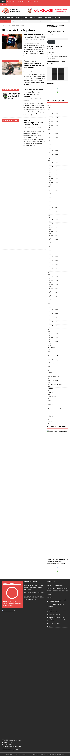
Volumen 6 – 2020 (53, 182)
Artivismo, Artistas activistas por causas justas (56, 346)
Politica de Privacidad (52, 612)
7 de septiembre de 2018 (31, 99)
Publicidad (57, 18)
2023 (49, 244)
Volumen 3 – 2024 (53, 284)
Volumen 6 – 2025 (53, 325)
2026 (49, 329)
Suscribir (51, 42)
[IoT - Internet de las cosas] (12, 67)
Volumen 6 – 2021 (53, 211)
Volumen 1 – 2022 (53, 219)
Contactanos (4, 4)
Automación (51, 352)
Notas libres (21, 1)
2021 (49, 187)
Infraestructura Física (53, 376)
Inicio (3, 18)
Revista (18, 18)
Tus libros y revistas (32, 1)
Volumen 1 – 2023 (53, 248)
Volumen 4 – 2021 (53, 203)
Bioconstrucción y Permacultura (56, 356)
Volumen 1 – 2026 (53, 333)
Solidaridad (51, 417)
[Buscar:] (59, 21)
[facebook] (58, 1)
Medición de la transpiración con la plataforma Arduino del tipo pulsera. (34, 64)
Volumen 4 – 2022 (53, 231)
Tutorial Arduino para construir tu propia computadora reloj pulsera (33, 92)
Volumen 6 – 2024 (53, 297)
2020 (49, 158)
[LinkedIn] (65, 1)
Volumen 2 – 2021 (53, 195)
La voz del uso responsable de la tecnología (55, 605)
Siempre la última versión (53, 614)
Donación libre (51, 52)
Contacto (48, 18)
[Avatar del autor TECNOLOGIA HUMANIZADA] (12, 597)
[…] (24, 55)
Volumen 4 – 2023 (53, 260)
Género (50, 368)
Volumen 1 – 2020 (53, 162)
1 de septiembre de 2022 (31, 39)
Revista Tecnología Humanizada (56, 56)
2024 (49, 272)
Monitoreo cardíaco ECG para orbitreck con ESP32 (34, 35)
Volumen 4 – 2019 (53, 146)
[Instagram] (68, 1)
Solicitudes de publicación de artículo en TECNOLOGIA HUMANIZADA (57, 601)
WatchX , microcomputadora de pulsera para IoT (33, 122)
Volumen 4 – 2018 (53, 125)
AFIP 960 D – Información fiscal (55, 585)
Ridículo (50, 400)
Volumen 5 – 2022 (53, 235)
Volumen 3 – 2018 (53, 121)
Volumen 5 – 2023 (53, 264)
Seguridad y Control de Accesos (56, 409)
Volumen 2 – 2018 (53, 117)
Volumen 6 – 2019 (53, 154)
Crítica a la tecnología (53, 360)
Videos (50, 421)
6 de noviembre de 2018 (31, 70)
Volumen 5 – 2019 (53, 150)
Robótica (50, 404)
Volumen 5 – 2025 (53, 321)
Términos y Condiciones (38, 592)
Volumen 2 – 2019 (53, 138)
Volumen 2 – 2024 (53, 280)
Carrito (40, 18)
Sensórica (50, 413)
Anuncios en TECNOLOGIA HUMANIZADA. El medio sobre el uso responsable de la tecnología (57, 590)
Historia (50, 372)
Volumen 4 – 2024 (53, 288)
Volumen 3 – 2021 (53, 199)
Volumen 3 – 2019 (53, 142)
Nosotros (10, 18)
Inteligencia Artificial (53, 380)
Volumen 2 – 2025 (53, 309)
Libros (49, 54)
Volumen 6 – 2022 (53, 240)
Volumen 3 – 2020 (53, 170)
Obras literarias (52, 396)
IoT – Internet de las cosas (55, 384)
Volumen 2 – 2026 (53, 337)
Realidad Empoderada (59, 559)
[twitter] (61, 1)
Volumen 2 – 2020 (53, 166)
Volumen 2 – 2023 (53, 252)
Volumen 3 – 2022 (53, 227)
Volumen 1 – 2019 (53, 133)
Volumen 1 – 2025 (53, 305)
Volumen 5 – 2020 (53, 178)
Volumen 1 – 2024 (53, 276)
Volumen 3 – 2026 (53, 341)
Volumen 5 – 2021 (53, 207)
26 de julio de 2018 (29, 127)
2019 (49, 130)
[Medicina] (12, 41)
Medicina (50, 388)
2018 (49, 109)
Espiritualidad (51, 364)
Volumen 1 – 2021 (53, 191)
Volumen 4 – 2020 (53, 174)
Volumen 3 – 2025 (53, 313)
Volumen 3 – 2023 (53, 256)
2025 (49, 301)
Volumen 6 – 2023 (53, 268)
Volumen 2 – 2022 (53, 223)
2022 (49, 215)
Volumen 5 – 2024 (53, 293)
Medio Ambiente (52, 392)
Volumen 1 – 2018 (53, 113)
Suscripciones (51, 58)
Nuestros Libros (11, 1)
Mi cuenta (32, 18)
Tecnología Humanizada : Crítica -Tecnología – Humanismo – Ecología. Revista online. (56, 619)
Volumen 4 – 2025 (53, 317)
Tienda (3, 1)
